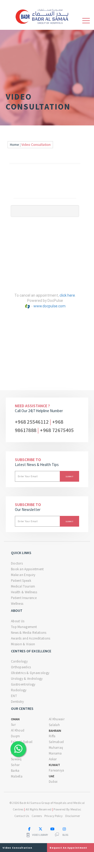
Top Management (24, 627)
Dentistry (17, 701)
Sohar (15, 765)
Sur (13, 724)
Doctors (17, 563)
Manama (55, 753)
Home (14, 144)
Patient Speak (21, 580)
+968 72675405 (57, 430)
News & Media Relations (28, 632)
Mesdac (75, 809)
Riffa (52, 736)
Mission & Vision (23, 644)
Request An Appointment (68, 847)
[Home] (44, 15)
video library (40, 835)
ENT (14, 696)
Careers (37, 816)
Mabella (16, 776)
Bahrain (55, 731)
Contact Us (21, 816)
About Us (17, 621)
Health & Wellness (24, 592)
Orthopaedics (21, 667)
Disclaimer (72, 816)
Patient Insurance (24, 598)
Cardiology (19, 661)
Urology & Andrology (27, 678)
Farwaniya (56, 770)
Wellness (17, 603)
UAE (51, 776)
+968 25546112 (32, 421)
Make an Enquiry (23, 575)
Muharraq (56, 747)
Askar (53, 759)
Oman (15, 719)
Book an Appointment (27, 569)
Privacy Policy (53, 816)
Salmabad (56, 742)
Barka (15, 770)
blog (65, 835)
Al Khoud (17, 730)
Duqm (15, 736)
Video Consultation (17, 847)
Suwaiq (16, 759)
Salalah (54, 725)
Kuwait (54, 765)
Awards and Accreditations (30, 638)
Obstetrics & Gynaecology (30, 673)
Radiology (19, 690)
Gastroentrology (23, 684)
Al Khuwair (56, 719)
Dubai (53, 781)
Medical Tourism (23, 586)
